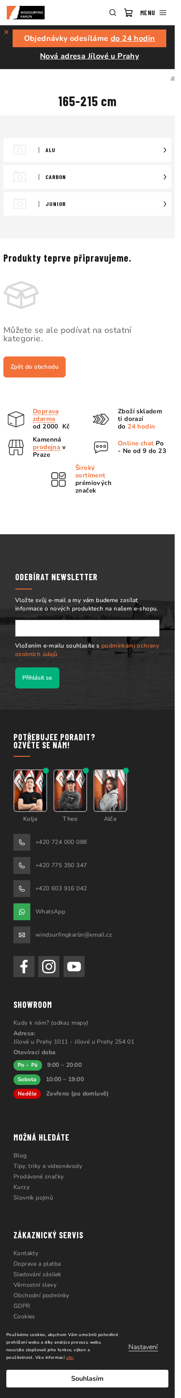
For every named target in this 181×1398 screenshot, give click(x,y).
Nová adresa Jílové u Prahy (89, 56)
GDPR (21, 1306)
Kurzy (21, 1187)
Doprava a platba (37, 1264)
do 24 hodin (133, 38)
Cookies (24, 1316)
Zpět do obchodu (35, 367)
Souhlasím (87, 1378)
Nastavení (143, 1347)
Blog (20, 1156)
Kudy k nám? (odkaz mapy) (51, 1023)
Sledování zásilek (37, 1274)
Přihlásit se (37, 678)
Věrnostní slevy (34, 1285)
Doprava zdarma (46, 415)
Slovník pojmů (33, 1198)
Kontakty (25, 1253)
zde (69, 1358)
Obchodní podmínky (41, 1295)
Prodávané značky (38, 1177)
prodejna (46, 447)
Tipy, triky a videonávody (47, 1166)
